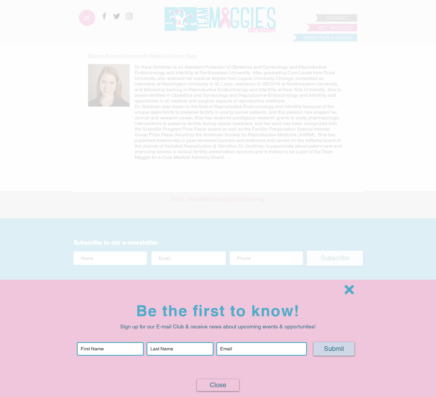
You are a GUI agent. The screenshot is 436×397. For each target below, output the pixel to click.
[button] (349, 290)
